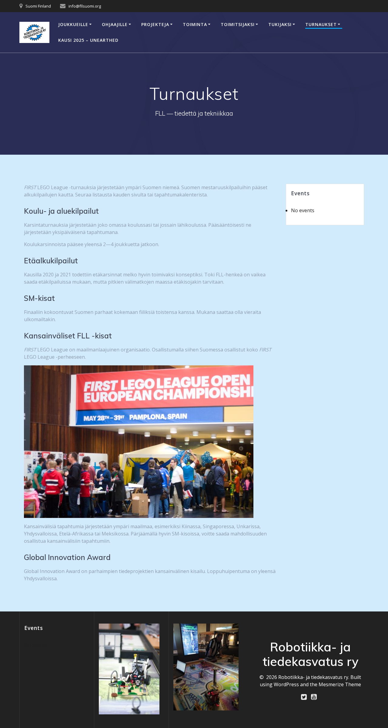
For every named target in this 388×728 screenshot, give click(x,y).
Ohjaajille (115, 24)
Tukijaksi (280, 24)
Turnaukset (321, 24)
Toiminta (195, 24)
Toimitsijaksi (238, 24)
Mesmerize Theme (340, 684)
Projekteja (155, 24)
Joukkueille (73, 24)
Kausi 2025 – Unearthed (88, 40)
